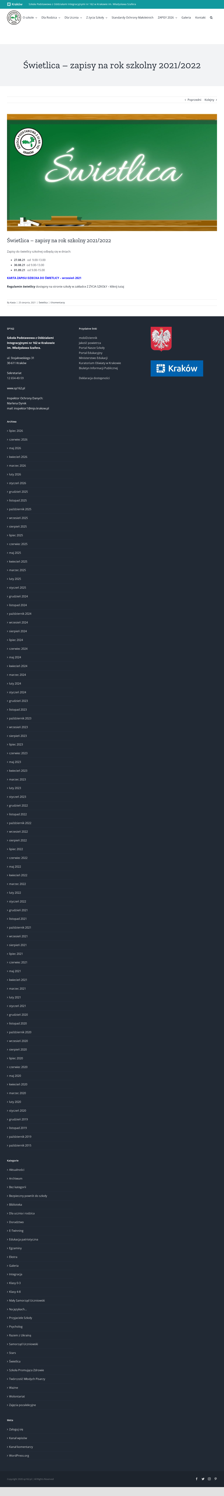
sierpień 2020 (18, 1049)
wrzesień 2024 (18, 622)
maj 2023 (15, 762)
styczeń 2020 (17, 1111)
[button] (211, 17)
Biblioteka (15, 1204)
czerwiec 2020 (18, 1067)
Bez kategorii (17, 1187)
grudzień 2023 (18, 701)
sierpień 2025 (18, 526)
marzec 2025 (17, 570)
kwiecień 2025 (18, 561)
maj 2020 (15, 1076)
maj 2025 (15, 553)
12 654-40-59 (15, 378)
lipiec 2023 (16, 744)
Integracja (15, 1274)
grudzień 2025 (18, 492)
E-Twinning (16, 1231)
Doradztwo (16, 1222)
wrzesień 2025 (18, 518)
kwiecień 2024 (18, 666)
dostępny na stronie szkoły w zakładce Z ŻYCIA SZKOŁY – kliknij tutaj (65, 286)
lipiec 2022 (16, 849)
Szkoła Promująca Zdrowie (26, 1370)
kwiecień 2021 (18, 980)
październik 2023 (20, 718)
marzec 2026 (17, 466)
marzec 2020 (17, 1093)
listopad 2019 (18, 1128)
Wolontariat (17, 1396)
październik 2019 (20, 1137)
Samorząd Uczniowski (23, 1344)
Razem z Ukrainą (20, 1335)
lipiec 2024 (16, 640)
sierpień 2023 (18, 736)
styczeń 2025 (17, 588)
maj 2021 (15, 971)
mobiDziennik (88, 338)
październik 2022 (20, 823)
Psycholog (16, 1326)
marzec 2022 (17, 884)
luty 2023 (15, 788)
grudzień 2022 (18, 805)
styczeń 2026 (17, 483)
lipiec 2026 (16, 431)
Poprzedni (194, 100)
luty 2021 (15, 997)
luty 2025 (15, 579)
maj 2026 (15, 448)
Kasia (13, 302)
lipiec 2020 (16, 1058)
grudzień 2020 (18, 1015)
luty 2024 (15, 683)
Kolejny (209, 100)
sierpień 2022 (18, 840)
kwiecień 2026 (18, 457)
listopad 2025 (18, 500)
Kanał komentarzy (21, 1447)
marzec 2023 (17, 779)
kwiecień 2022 (18, 875)
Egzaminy (15, 1248)
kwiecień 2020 (18, 1084)
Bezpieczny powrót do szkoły (28, 1196)
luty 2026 (15, 474)
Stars (12, 1353)
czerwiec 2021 (18, 962)
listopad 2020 (18, 1023)
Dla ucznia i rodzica (22, 1213)
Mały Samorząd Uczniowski (27, 1300)
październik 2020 (20, 1032)
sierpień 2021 (18, 945)
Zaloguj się (16, 1429)
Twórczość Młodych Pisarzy (27, 1379)
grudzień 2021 (18, 910)
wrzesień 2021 (18, 936)
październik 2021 (20, 927)
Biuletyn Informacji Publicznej (98, 368)
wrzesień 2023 (18, 727)
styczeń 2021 (17, 1006)
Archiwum (15, 1178)
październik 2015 (20, 1145)
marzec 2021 (17, 989)
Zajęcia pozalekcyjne (22, 1405)
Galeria (14, 1266)
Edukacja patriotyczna (23, 1239)
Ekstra (13, 1257)
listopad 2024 (18, 605)
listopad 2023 (18, 710)
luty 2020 (15, 1102)
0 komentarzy (58, 302)
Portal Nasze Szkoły (92, 348)
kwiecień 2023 (18, 771)
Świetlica (43, 302)
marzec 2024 (17, 675)
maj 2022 (15, 867)
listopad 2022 (18, 814)
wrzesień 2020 (18, 1041)
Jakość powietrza (90, 343)
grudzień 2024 (18, 596)
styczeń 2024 (17, 692)
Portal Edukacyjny (90, 353)
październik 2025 (20, 509)
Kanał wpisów (18, 1438)
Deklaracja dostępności (94, 378)
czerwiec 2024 (18, 649)
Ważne (13, 1388)
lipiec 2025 (16, 535)
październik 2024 (20, 614)
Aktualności (16, 1170)
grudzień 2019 (18, 1119)
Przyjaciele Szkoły (20, 1318)
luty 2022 (15, 893)
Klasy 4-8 (15, 1292)
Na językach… (18, 1309)
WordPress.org (19, 1455)
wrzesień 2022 (18, 832)
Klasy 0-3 (15, 1283)
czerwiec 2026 (18, 439)
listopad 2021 (18, 919)
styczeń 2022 (17, 901)
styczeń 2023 (17, 797)
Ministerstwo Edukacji (93, 358)
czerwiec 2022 (18, 858)
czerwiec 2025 (18, 544)
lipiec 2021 (16, 954)
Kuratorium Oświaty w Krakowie (100, 363)
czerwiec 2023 (18, 753)
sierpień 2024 (18, 631)
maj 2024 (15, 657)
